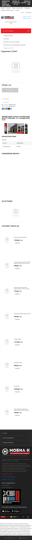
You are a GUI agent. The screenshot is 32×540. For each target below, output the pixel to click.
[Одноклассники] (5, 109)
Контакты (17, 10)
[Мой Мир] (7, 109)
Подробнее (17, 243)
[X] (9, 109)
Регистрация (28, 12)
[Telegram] (11, 109)
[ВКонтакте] (3, 109)
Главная (2, 8)
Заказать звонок (27, 18)
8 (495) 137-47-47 (27, 16)
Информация (27, 8)
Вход (22, 12)
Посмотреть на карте (7, 474)
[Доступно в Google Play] (16, 511)
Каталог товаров (8, 31)
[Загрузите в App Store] (6, 511)
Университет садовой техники (7, 10)
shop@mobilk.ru (10, 483)
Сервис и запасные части (17, 8)
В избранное (6, 99)
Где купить (8, 8)
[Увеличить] (16, 67)
